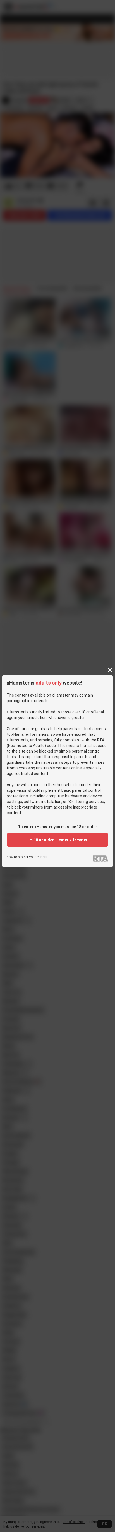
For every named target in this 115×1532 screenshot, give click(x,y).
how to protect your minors (27, 857)
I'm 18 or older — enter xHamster (57, 840)
